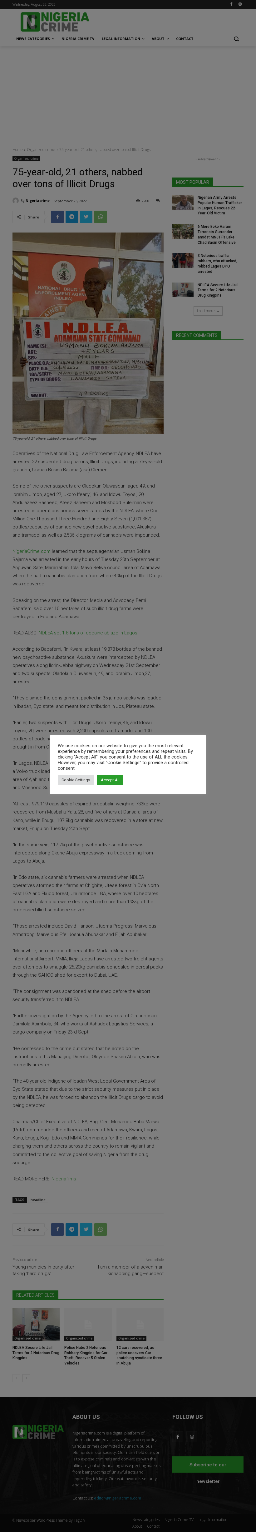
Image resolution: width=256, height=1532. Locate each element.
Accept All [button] (110, 780)
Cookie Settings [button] (76, 780)
